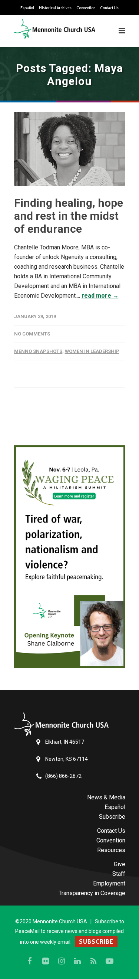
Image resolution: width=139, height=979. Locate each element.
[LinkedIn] (77, 961)
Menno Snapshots (38, 351)
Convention (85, 8)
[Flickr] (45, 961)
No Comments (32, 334)
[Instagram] (61, 961)
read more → (100, 295)
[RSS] (93, 961)
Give (119, 864)
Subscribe (112, 816)
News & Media (106, 797)
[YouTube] (109, 961)
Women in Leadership (92, 351)
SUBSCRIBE (96, 941)
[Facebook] (29, 961)
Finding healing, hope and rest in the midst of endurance (68, 215)
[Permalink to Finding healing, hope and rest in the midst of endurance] (69, 149)
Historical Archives (55, 8)
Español (27, 8)
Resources (111, 850)
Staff (118, 873)
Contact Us (109, 8)
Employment (109, 883)
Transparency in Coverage (92, 893)
